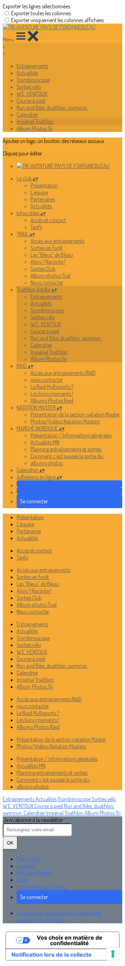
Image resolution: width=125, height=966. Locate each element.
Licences (26, 865)
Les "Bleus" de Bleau (52, 254)
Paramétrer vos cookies (42, 886)
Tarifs (36, 227)
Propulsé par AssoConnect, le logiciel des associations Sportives (59, 916)
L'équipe (39, 192)
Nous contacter (47, 282)
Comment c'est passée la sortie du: (67, 456)
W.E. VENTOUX (32, 93)
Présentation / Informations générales (71, 435)
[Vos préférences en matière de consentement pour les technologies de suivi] (112, 953)
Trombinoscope (33, 79)
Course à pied (31, 100)
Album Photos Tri (35, 128)
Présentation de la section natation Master (75, 414)
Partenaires (43, 199)
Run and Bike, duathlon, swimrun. (52, 107)
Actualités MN (45, 442)
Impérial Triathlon (35, 121)
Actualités (27, 72)
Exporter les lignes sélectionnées (36, 6)
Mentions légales (34, 872)
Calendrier (27, 114)
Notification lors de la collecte (51, 954)
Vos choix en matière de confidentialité (69, 940)
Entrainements (32, 65)
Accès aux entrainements (57, 240)
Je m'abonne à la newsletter (33, 819)
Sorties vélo (29, 86)
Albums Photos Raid (52, 400)
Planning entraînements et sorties (66, 449)
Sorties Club (43, 268)
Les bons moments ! (52, 393)
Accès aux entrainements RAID (63, 372)
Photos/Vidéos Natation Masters (65, 421)
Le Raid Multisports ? (52, 386)
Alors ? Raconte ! (48, 261)
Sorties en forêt (47, 247)
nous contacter (47, 379)
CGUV (23, 879)
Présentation (44, 185)
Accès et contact (48, 220)
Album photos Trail (50, 275)
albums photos (46, 463)
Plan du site (29, 858)
